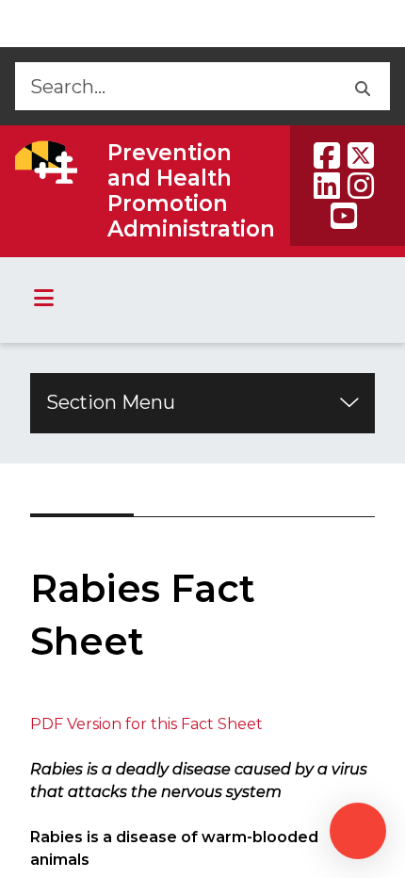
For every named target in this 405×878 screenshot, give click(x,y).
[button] (361, 86)
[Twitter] (361, 155)
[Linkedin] (327, 186)
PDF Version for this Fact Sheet (146, 724)
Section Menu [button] (110, 402)
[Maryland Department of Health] (46, 162)
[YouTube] (344, 216)
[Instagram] (361, 186)
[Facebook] (327, 155)
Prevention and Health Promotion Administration (191, 190)
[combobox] (173, 86)
